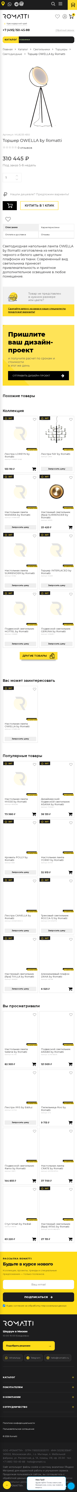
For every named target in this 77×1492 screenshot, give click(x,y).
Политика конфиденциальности (19, 1423)
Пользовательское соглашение (18, 1429)
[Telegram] (16, 4)
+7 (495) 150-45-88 (16, 30)
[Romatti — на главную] (18, 1323)
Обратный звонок (65, 30)
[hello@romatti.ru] (22, 4)
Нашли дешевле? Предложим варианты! (39, 194)
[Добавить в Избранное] (34, 419)
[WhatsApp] (10, 4)
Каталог (11, 39)
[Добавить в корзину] (34, 469)
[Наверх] (7, 1485)
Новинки (24, 40)
